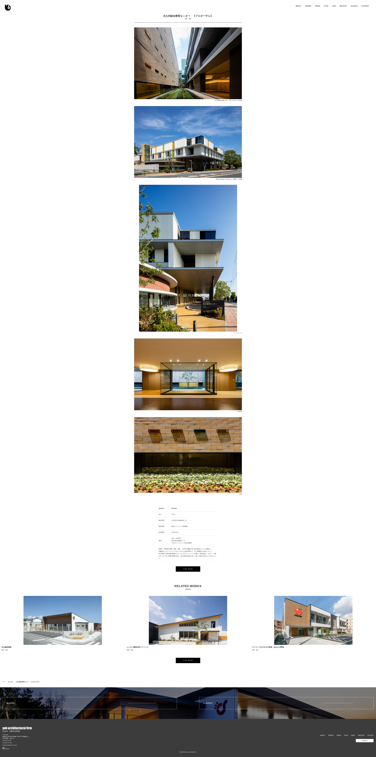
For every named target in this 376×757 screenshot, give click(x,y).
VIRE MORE (188, 569)
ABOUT (298, 6)
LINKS (353, 735)
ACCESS (354, 6)
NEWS (317, 6)
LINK (334, 6)
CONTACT (365, 6)
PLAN (326, 6)
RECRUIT (343, 6)
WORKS (308, 6)
